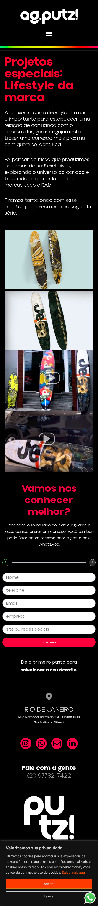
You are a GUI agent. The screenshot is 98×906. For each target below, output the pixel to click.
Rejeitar (49, 896)
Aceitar (49, 884)
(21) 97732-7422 (49, 775)
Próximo (49, 642)
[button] (49, 33)
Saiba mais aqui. (74, 872)
